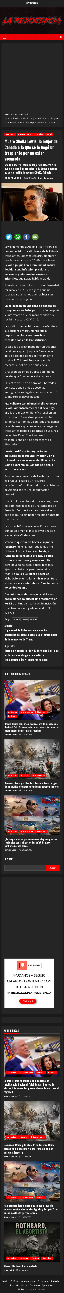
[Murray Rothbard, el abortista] (32, 1242)
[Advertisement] (32, 79)
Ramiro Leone (12, 177)
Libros (41, 1289)
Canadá (16, 619)
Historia (24, 775)
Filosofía (14, 1285)
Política (11, 716)
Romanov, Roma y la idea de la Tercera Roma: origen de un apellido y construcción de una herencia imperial (31, 785)
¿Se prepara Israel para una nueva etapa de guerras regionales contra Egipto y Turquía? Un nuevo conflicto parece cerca (30, 842)
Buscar (8, 859)
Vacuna (33, 619)
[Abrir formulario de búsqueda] (61, 37)
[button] (4, 37)
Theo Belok (9, 1270)
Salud (49, 134)
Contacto (35, 1285)
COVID (25, 619)
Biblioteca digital (26, 1289)
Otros (24, 1285)
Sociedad (47, 1258)
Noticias (39, 134)
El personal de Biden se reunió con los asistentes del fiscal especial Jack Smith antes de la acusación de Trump (30, 632)
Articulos (10, 134)
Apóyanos (47, 1285)
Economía (43, 1281)
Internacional (24, 134)
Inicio (5, 1281)
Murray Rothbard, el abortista (21, 1266)
